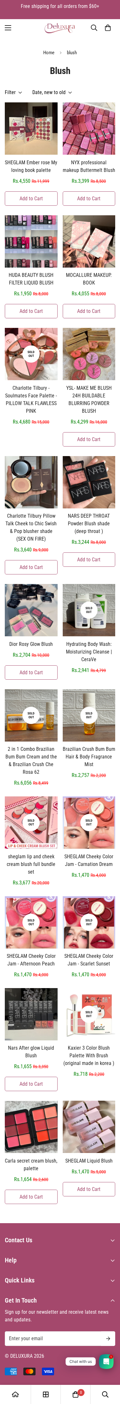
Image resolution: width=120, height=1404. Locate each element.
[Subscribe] (108, 1338)
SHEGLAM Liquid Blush (89, 1161)
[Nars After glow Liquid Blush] (31, 1014)
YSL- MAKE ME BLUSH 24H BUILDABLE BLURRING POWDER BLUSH (89, 399)
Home (48, 52)
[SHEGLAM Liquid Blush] (89, 1127)
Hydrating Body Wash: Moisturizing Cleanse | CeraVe (89, 651)
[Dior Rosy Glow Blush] (31, 610)
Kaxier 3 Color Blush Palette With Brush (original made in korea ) (88, 1055)
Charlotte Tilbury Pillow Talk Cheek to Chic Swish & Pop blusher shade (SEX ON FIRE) (31, 527)
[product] (15, 1394)
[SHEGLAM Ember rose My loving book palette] (31, 128)
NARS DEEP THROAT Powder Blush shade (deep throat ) (89, 523)
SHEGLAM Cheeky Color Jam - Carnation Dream (88, 860)
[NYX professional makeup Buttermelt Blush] (89, 128)
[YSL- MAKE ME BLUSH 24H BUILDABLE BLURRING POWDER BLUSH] (89, 354)
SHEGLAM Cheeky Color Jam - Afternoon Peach (31, 960)
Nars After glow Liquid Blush (31, 1052)
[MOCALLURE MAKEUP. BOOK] (89, 241)
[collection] (46, 1394)
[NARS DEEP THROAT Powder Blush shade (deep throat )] (89, 482)
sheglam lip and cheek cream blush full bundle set (31, 864)
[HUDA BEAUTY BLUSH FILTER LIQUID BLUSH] (31, 241)
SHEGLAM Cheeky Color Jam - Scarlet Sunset (88, 960)
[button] (107, 27)
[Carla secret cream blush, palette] (31, 1127)
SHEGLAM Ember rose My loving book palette (31, 166)
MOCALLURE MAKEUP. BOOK (89, 279)
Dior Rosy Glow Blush (31, 644)
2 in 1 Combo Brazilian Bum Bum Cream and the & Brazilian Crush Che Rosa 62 (31, 760)
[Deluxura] (60, 28)
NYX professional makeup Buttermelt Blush (89, 166)
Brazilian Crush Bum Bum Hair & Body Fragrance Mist (89, 756)
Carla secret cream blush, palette (31, 1164)
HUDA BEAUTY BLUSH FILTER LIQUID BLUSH (31, 279)
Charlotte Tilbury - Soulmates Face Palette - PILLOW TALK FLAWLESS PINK (31, 399)
